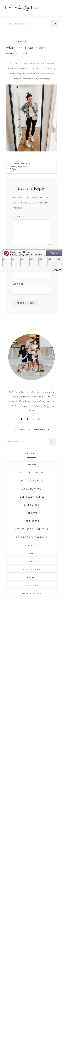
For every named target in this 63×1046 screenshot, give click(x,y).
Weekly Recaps (31, 593)
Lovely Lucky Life (21, 8)
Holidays (31, 513)
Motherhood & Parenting (31, 529)
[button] (57, 6)
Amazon (31, 465)
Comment (19, 216)
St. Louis (31, 561)
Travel (31, 577)
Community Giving (31, 481)
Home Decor (31, 521)
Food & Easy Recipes (32, 497)
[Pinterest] (34, 418)
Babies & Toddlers (32, 473)
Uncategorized (32, 585)
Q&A (31, 553)
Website (18, 284)
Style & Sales (31, 569)
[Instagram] (40, 418)
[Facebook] (22, 418)
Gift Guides (31, 505)
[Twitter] (28, 418)
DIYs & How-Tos (31, 489)
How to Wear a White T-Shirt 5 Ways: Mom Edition (20, 166)
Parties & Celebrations (31, 537)
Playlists (31, 545)
